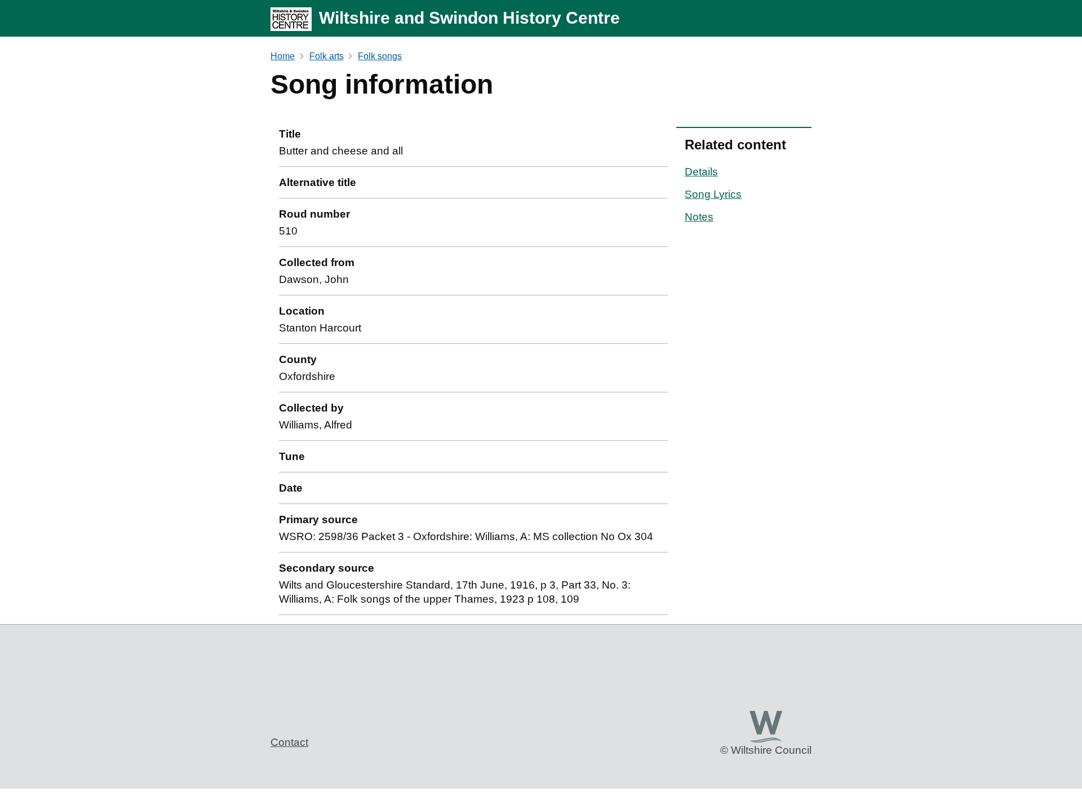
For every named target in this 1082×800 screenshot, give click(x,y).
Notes (699, 217)
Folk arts (326, 56)
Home (282, 56)
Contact (289, 742)
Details (701, 172)
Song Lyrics (713, 194)
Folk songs (380, 56)
